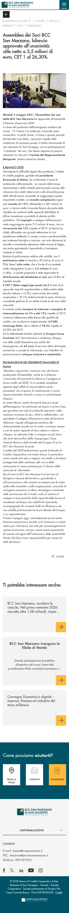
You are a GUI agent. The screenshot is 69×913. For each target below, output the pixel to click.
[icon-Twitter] (12, 870)
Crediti (58, 892)
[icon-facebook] (4, 870)
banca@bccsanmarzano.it (27, 851)
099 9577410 (23, 860)
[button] (64, 5)
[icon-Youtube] (31, 870)
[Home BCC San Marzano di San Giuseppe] (17, 5)
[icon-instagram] (41, 870)
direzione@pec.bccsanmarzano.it (29, 855)
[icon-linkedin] (21, 870)
